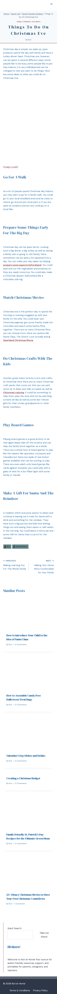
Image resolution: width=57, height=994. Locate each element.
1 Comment (20, 904)
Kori (29, 40)
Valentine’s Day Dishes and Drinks (25, 756)
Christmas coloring (13, 392)
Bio (8, 546)
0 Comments (21, 644)
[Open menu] (51, 4)
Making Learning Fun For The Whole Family (14, 565)
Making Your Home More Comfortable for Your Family (44, 567)
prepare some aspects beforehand (22, 265)
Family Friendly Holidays (28, 22)
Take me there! (44, 934)
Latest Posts (21, 546)
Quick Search (14, 928)
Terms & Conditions (19, 990)
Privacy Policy (40, 990)
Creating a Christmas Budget (23, 778)
